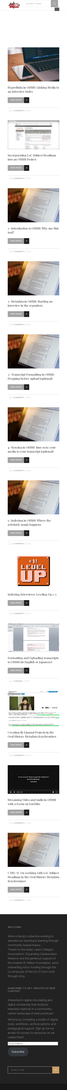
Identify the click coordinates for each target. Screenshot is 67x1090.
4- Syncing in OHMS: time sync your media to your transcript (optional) (32, 449)
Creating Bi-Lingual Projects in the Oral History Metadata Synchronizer (32, 734)
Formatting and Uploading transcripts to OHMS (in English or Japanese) (33, 660)
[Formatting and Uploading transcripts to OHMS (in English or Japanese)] (33, 637)
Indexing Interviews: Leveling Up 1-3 (32, 594)
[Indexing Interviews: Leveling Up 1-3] (33, 570)
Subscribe (18, 1051)
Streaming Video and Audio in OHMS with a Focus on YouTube (32, 802)
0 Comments (18, 111)
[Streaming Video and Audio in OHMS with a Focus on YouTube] (33, 779)
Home (12, 27)
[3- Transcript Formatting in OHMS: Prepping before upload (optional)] (33, 351)
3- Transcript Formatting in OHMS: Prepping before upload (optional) (31, 376)
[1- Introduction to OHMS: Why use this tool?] (33, 205)
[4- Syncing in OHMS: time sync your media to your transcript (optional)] (33, 424)
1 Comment (18, 681)
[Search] (54, 3)
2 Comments (18, 397)
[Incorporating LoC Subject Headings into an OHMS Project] (33, 134)
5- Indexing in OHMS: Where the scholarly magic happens (29, 522)
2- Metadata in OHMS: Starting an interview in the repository (30, 303)
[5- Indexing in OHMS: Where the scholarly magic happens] (33, 497)
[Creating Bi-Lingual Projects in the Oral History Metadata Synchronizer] (33, 708)
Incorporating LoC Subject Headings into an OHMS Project (32, 157)
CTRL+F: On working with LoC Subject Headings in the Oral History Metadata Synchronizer (33, 877)
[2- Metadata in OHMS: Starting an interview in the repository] (33, 278)
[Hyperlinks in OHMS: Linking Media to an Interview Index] (33, 64)
